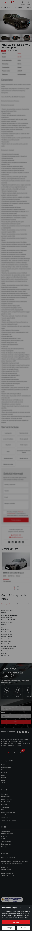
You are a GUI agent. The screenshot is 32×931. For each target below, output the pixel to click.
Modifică (23, 928)
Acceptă (16, 922)
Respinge (8, 928)
